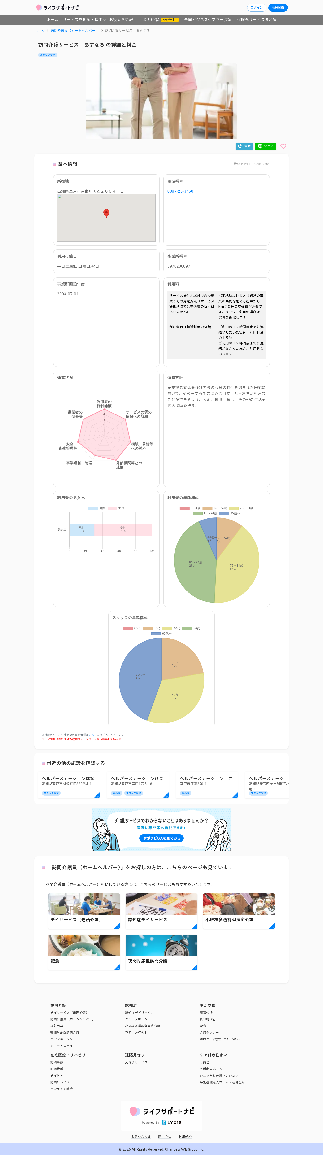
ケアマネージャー (63, 1039)
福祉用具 (56, 1026)
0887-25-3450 (180, 191)
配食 (203, 1026)
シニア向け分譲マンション (219, 1075)
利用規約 (185, 1136)
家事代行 (206, 1012)
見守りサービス (136, 1062)
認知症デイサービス (139, 1012)
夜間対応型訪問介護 (64, 1032)
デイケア (56, 1075)
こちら (93, 734)
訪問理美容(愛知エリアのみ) (220, 1039)
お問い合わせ (141, 1136)
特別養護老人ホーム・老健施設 (222, 1082)
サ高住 (205, 1062)
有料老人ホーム (211, 1069)
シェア (269, 146)
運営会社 (164, 1136)
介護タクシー (209, 1032)
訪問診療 (56, 1062)
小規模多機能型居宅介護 (143, 1026)
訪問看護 (56, 1069)
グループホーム (136, 1019)
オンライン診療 (61, 1089)
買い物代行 (208, 1019)
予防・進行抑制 (136, 1032)
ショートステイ (61, 1046)
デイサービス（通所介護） (69, 1012)
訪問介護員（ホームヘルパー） (73, 1019)
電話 (247, 146)
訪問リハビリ (60, 1082)
